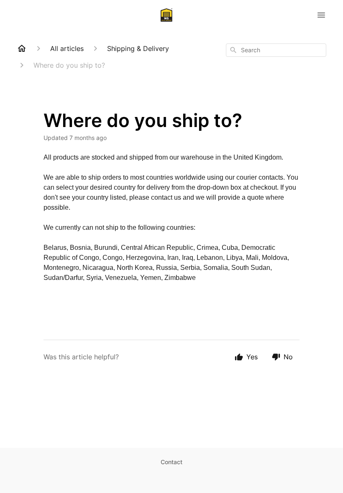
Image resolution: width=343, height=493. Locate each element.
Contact (171, 461)
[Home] (22, 48)
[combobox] (276, 50)
